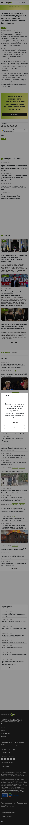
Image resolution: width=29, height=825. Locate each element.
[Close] (24, 396)
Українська (14, 422)
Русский (14, 427)
